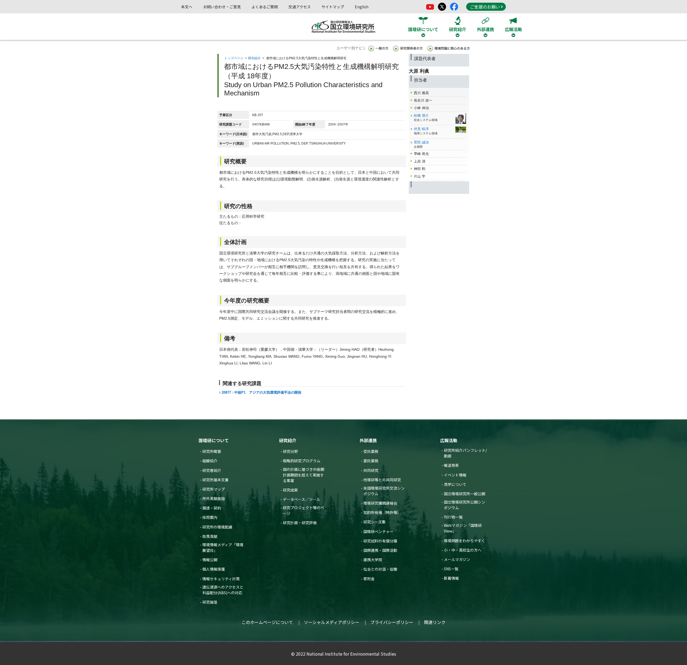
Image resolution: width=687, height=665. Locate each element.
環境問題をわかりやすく (464, 540)
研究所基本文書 (215, 479)
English (361, 6)
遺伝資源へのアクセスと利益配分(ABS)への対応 (222, 589)
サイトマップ (332, 6)
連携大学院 (372, 559)
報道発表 (451, 465)
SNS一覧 (451, 568)
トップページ (233, 58)
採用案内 (209, 517)
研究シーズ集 (374, 521)
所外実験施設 (213, 498)
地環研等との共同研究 (382, 479)
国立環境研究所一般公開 (464, 493)
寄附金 (369, 578)
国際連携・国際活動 (380, 550)
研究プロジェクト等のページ (303, 510)
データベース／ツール (301, 499)
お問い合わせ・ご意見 (222, 6)
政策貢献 (209, 536)
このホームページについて (267, 622)
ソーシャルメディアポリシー (331, 622)
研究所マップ (213, 489)
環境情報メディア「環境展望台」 (222, 547)
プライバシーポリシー (391, 622)
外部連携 (368, 440)
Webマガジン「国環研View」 (463, 528)
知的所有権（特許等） (382, 512)
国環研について (214, 440)
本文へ (186, 6)
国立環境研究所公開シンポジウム (464, 504)
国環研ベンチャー (378, 531)
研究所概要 (211, 451)
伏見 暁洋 (421, 129)
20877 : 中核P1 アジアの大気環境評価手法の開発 (261, 392)
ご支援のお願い (485, 6)
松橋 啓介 (421, 115)
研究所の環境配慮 (217, 527)
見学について (455, 484)
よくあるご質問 (264, 6)
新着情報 (451, 578)
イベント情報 (455, 475)
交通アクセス (299, 6)
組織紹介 (209, 460)
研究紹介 (254, 58)
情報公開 (209, 559)
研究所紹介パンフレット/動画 (465, 453)
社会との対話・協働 (380, 569)
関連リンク (434, 622)
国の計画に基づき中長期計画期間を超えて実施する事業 (303, 475)
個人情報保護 (213, 569)
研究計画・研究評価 (300, 522)
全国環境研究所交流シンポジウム (384, 490)
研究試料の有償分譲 (380, 541)
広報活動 (448, 440)
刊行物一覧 (453, 517)
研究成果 (290, 490)
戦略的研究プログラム (301, 460)
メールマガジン (457, 559)
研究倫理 (209, 602)
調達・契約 (211, 508)
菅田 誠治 (421, 142)
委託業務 (370, 460)
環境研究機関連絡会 (380, 503)
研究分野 (290, 451)
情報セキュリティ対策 (221, 578)
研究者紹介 (211, 470)
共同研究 (370, 470)
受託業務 (370, 451)
